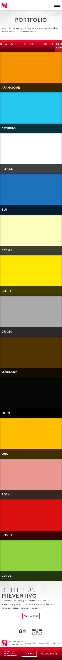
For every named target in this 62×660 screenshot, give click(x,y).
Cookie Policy (44, 643)
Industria (46, 44)
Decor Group (4, 5)
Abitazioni (12, 44)
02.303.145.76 (49, 654)
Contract (30, 44)
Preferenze (55, 643)
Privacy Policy (31, 643)
